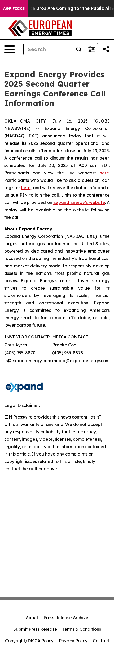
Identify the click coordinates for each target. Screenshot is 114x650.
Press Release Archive (65, 617)
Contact (101, 640)
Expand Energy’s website (79, 202)
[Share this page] (106, 49)
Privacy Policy (73, 640)
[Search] (78, 49)
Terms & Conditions (81, 629)
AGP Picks (14, 8)
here (104, 172)
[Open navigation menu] (9, 49)
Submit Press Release (35, 629)
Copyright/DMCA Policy (29, 640)
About (32, 617)
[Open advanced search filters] (91, 49)
